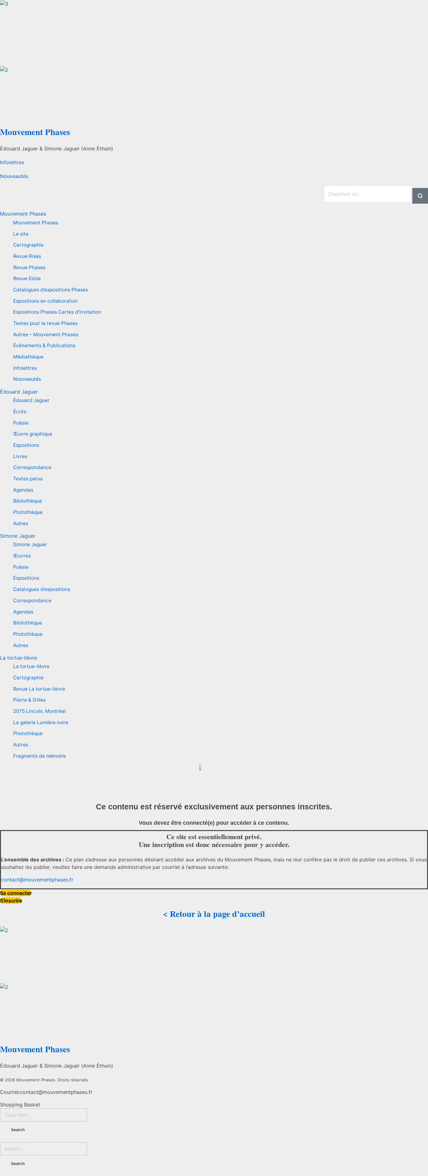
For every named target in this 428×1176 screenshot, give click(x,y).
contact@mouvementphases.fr (37, 879)
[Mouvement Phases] (214, 33)
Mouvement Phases (35, 132)
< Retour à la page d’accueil (214, 913)
